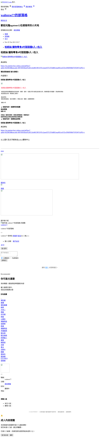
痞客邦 (15, 236)
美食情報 (17, 30)
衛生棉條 (4, 335)
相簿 (6, 34)
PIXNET (35, 412)
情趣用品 (4, 321)
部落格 (7, 36)
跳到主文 (4, 20)
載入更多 (4, 248)
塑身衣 (3, 183)
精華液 (3, 342)
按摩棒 (3, 324)
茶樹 (2, 345)
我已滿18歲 (5, 435)
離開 (11, 435)
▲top (2, 245)
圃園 (2, 352)
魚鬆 (2, 188)
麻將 (2, 307)
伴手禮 (3, 314)
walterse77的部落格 (14, 15)
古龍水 (3, 349)
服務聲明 (68, 412)
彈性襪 (3, 300)
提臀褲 (3, 360)
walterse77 (4, 225)
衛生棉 (3, 333)
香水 (2, 347)
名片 (6, 39)
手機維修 (4, 331)
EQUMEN (4, 358)
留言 (19, 236)
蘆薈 (2, 340)
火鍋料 (3, 319)
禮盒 (2, 312)
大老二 (3, 310)
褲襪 (2, 303)
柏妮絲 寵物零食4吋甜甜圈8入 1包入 (23, 47)
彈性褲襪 (4, 305)
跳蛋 (2, 326)
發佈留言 (4, 260)
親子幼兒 (16, 241)
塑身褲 (3, 356)
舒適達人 (4, 338)
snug (2, 151)
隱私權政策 (61, 412)
